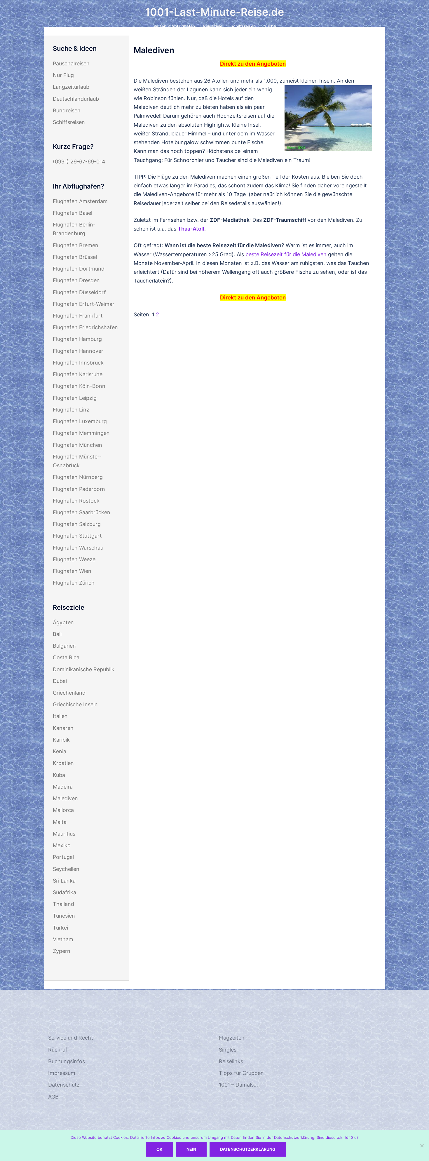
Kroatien (63, 763)
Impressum (61, 1073)
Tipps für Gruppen (241, 1073)
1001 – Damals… (238, 1085)
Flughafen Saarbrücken (81, 512)
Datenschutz (64, 1085)
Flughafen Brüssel (75, 257)
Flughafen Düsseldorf (79, 292)
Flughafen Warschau (78, 548)
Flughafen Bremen (75, 245)
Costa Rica (66, 657)
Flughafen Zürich (74, 583)
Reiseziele (212, 26)
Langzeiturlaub (71, 87)
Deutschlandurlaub (76, 99)
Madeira (63, 787)
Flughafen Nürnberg (78, 477)
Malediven (65, 798)
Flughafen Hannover (78, 351)
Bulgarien (64, 646)
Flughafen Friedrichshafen (85, 327)
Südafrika (64, 892)
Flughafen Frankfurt (78, 316)
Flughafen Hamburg (77, 339)
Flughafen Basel (72, 213)
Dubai (60, 681)
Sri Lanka (64, 881)
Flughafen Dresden (76, 280)
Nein (191, 1149)
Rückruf (57, 1050)
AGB (53, 1097)
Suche (270, 26)
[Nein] (422, 1145)
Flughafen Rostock (76, 501)
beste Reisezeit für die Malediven (286, 254)
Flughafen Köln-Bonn (79, 386)
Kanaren (63, 728)
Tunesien (64, 916)
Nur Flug (63, 75)
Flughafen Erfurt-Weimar (83, 304)
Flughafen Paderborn (79, 489)
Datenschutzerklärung (247, 1149)
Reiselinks (231, 1061)
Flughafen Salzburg (77, 524)
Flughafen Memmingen (81, 433)
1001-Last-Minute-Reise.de (214, 12)
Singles (227, 1050)
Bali (57, 634)
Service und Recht (70, 1038)
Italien (60, 716)
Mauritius (64, 834)
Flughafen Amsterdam (80, 201)
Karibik (61, 740)
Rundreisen (67, 110)
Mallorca (63, 810)
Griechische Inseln (75, 704)
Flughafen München (77, 445)
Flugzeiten (232, 1038)
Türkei (60, 928)
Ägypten (63, 622)
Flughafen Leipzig (75, 398)
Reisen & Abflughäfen (174, 26)
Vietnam (63, 939)
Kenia (59, 751)
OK (159, 1149)
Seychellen (66, 869)
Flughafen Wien (72, 571)
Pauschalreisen (71, 63)
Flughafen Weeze (74, 559)
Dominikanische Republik (83, 669)
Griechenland (69, 693)
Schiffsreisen (243, 26)
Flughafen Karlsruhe (77, 374)
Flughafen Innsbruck (78, 363)
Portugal (63, 857)
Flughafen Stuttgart (77, 536)
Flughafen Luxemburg (80, 421)
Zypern (61, 951)
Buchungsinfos (66, 1061)
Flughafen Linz (71, 410)
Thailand (63, 904)
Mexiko (62, 845)
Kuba (59, 775)
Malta (60, 822)
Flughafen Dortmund (78, 269)
